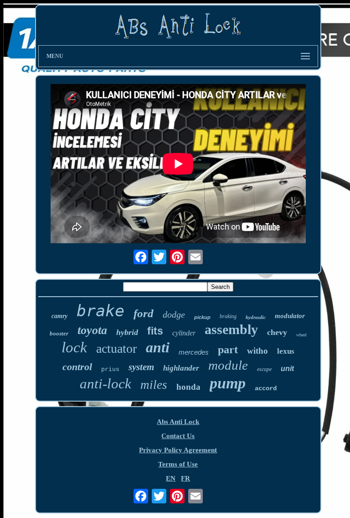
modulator (290, 315)
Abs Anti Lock (178, 421)
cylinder (184, 333)
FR (185, 478)
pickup (202, 317)
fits (155, 331)
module (228, 365)
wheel (301, 334)
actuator (116, 348)
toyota (92, 330)
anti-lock (105, 384)
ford (144, 313)
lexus (285, 351)
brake (100, 311)
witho (257, 351)
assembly (231, 329)
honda (188, 387)
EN (170, 478)
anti (158, 347)
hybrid (127, 332)
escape (264, 369)
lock (74, 347)
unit (287, 368)
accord (266, 388)
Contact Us (178, 436)
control (77, 366)
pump (228, 383)
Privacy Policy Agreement (178, 450)
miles (153, 385)
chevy (277, 332)
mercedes (194, 352)
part (228, 350)
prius (110, 369)
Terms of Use (178, 464)
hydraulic (256, 317)
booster (59, 333)
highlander (181, 368)
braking (228, 316)
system (141, 366)
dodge (174, 314)
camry (59, 316)
